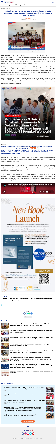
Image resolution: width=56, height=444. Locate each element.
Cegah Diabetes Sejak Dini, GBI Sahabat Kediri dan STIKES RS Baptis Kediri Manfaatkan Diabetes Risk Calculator (24, 401)
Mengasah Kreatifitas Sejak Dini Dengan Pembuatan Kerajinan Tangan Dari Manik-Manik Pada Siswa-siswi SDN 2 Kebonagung (23, 414)
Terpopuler (9, 5)
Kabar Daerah (41, 5)
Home (3, 5)
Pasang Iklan (15, 437)
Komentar (28, 316)
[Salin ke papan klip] (31, 313)
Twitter (31, 435)
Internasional (31, 5)
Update (33, 148)
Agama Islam (22, 5)
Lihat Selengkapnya (27, 421)
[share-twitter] (27, 313)
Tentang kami (32, 437)
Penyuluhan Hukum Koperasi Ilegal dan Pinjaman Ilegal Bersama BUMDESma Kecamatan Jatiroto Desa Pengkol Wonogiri (27, 299)
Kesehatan (49, 5)
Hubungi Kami (39, 437)
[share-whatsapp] (29, 313)
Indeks (16, 5)
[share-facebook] (24, 313)
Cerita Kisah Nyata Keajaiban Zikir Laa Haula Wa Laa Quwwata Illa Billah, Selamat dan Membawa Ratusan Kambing (24, 388)
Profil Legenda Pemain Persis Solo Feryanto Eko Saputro (19, 394)
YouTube (34, 435)
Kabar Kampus (6, 305)
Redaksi (9, 437)
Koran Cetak (45, 437)
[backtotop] (28, 427)
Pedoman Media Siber (23, 437)
